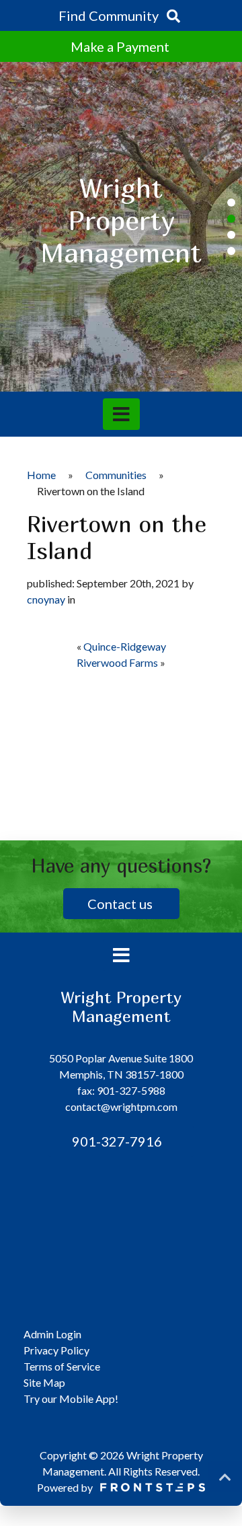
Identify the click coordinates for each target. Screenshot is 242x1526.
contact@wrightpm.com (121, 1106)
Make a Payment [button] (121, 46)
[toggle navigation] (121, 414)
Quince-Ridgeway (124, 646)
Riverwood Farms (117, 662)
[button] (231, 202)
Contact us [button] (121, 904)
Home (41, 474)
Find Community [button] (109, 15)
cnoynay (46, 599)
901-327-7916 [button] (115, 1141)
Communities (116, 474)
